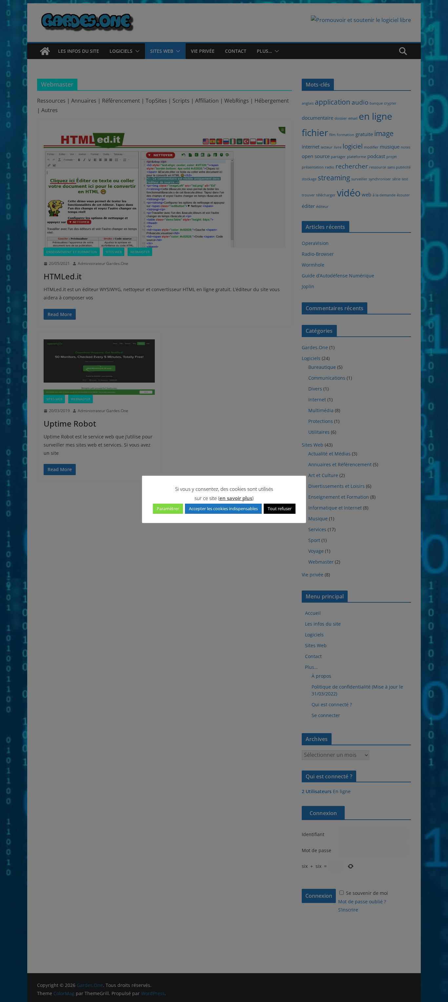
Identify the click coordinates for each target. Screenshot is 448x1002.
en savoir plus (235, 498)
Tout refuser (280, 508)
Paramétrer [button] (168, 508)
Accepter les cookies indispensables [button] (223, 508)
